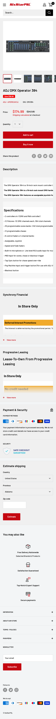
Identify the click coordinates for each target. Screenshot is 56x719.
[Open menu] (4, 5)
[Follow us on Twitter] (11, 690)
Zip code (6, 499)
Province (7, 485)
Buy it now (28, 144)
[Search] (49, 12)
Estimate (11, 516)
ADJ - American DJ (11, 102)
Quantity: (7, 124)
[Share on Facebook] (34, 156)
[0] (50, 4)
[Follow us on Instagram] (16, 690)
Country (6, 472)
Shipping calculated (21, 115)
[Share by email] (51, 156)
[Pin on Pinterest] (39, 156)
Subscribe (12, 667)
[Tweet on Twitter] (45, 156)
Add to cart (28, 135)
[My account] (44, 4)
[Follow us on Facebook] (5, 690)
